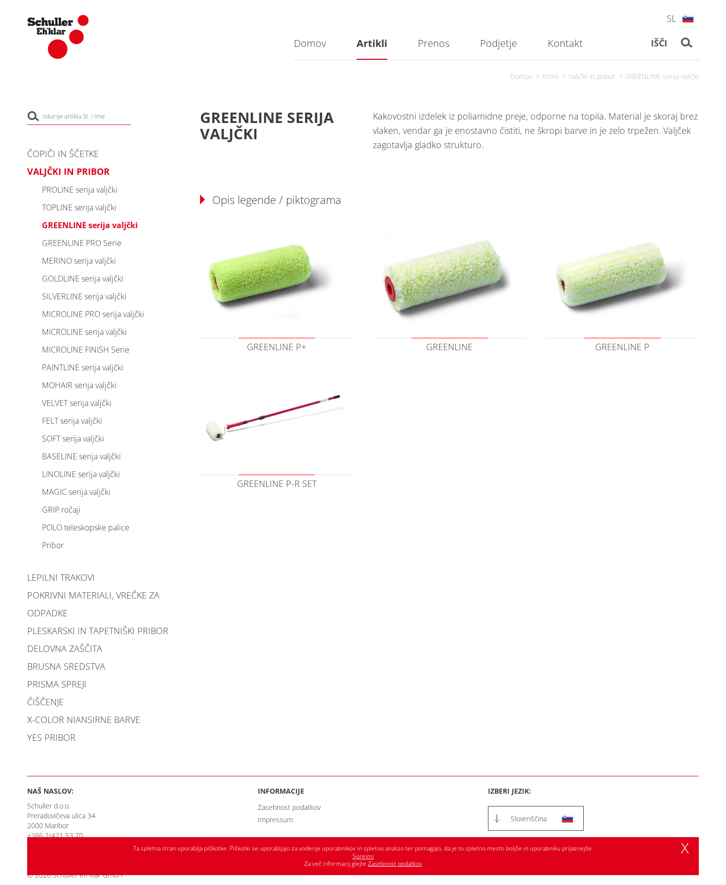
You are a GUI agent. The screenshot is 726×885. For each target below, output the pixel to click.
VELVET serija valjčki (77, 403)
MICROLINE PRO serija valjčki (93, 314)
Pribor (53, 545)
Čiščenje (45, 702)
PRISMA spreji (56, 684)
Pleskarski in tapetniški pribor (97, 631)
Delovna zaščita (64, 648)
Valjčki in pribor (591, 76)
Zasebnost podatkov (289, 807)
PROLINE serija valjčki (80, 189)
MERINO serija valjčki (79, 260)
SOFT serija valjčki (73, 438)
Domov (521, 76)
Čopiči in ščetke (63, 154)
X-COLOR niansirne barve (83, 719)
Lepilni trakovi (61, 577)
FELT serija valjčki (72, 420)
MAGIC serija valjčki (76, 491)
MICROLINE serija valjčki (84, 331)
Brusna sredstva (66, 666)
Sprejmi (363, 856)
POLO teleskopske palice (85, 527)
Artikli (550, 76)
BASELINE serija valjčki (81, 456)
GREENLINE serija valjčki (662, 76)
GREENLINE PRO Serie (81, 243)
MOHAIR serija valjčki (79, 385)
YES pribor (51, 737)
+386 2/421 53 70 (55, 835)
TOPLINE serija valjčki (79, 207)
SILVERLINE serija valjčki (84, 296)
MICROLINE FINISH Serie (85, 349)
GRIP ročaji (61, 509)
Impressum (275, 819)
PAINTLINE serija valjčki (82, 367)
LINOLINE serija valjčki (81, 474)
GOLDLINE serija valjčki (82, 278)
